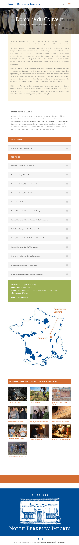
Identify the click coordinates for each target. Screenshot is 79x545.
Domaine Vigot (35, 402)
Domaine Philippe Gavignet (61, 440)
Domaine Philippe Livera (16, 438)
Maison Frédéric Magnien (60, 421)
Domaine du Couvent (14, 402)
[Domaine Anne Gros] (39, 431)
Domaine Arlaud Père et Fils (17, 457)
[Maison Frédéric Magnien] (61, 412)
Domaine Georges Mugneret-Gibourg (39, 421)
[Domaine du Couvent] (17, 394)
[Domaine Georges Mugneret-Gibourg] (39, 412)
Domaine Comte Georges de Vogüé (61, 403)
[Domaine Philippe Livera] (17, 430)
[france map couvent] (39, 368)
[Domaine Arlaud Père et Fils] (17, 448)
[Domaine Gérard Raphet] (17, 412)
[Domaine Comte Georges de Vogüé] (61, 394)
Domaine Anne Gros (36, 440)
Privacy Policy (60, 542)
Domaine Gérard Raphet (15, 421)
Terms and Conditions (48, 542)
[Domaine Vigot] (39, 394)
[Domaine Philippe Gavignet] (61, 431)
